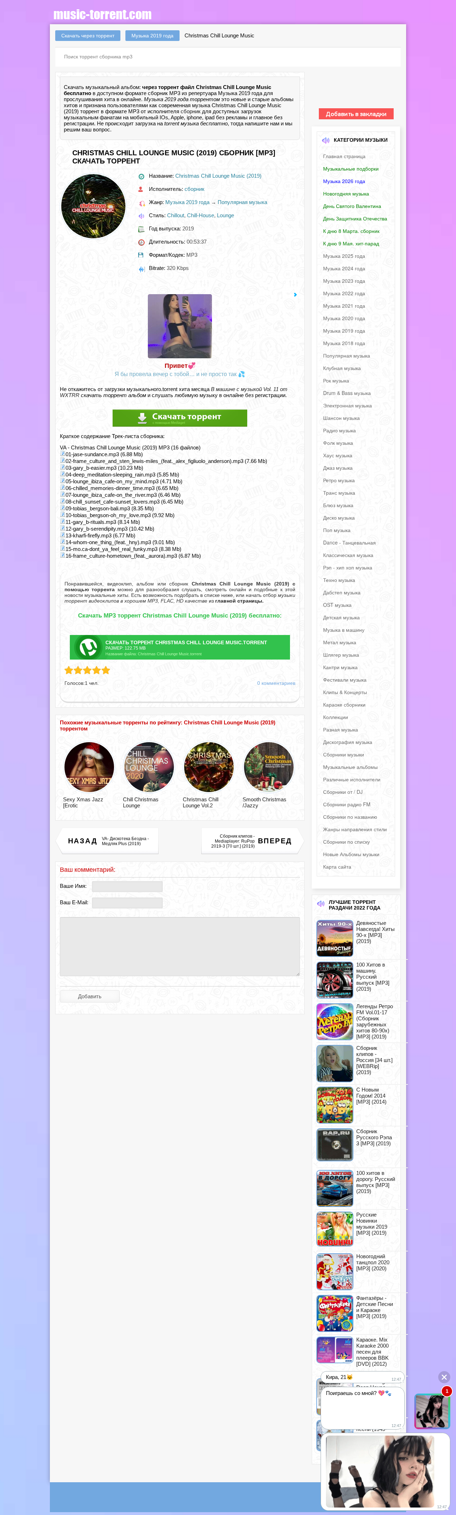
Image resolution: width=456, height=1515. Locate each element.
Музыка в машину (343, 629)
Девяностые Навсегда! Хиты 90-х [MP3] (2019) (375, 932)
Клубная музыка (342, 367)
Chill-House (200, 215)
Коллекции (335, 716)
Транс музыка (339, 492)
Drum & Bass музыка (347, 392)
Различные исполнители (351, 779)
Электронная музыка (347, 405)
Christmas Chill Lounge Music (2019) (218, 176)
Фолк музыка (338, 442)
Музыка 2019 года (187, 202)
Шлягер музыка (341, 654)
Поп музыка (337, 529)
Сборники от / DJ (343, 791)
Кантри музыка (340, 667)
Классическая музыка (348, 554)
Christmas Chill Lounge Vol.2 (200, 802)
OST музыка (337, 604)
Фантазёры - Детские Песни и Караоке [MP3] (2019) (374, 1307)
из (235, 601)
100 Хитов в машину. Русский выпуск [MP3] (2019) (372, 977)
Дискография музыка (347, 741)
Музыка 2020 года (344, 318)
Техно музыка (339, 579)
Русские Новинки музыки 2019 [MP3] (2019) (371, 1224)
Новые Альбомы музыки (351, 854)
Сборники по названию (350, 816)
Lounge (225, 215)
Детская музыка (341, 617)
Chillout (175, 215)
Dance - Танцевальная (349, 542)
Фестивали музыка (345, 679)
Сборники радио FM (346, 804)
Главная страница (344, 156)
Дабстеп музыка (342, 592)
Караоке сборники (344, 704)
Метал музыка (339, 642)
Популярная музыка (242, 202)
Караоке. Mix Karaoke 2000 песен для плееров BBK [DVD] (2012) (372, 1352)
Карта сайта (337, 866)
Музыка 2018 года (344, 343)
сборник (191, 111)
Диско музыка (339, 517)
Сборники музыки (343, 754)
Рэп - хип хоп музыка (347, 567)
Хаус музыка (337, 455)
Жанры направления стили (355, 829)
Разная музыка (340, 729)
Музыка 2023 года (344, 280)
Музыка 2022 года (344, 293)
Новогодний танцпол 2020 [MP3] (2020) (372, 1262)
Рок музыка (336, 380)
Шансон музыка (341, 417)
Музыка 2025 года (344, 255)
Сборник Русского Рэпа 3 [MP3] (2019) (374, 1137)
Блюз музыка (338, 505)
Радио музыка (339, 430)
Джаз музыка (338, 467)
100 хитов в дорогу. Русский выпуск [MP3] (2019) (375, 1182)
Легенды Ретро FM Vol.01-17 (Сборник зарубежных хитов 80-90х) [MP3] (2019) (374, 1021)
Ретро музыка (339, 480)
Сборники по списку (346, 841)
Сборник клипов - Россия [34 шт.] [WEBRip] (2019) (374, 1060)
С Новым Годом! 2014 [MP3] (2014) (371, 1096)
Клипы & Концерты (345, 692)
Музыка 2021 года (344, 305)
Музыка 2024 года (344, 268)
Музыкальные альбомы (350, 766)
